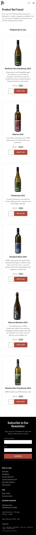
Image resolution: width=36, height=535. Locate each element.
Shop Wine (5, 471)
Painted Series (6, 484)
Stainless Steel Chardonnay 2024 (18, 388)
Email (5, 446)
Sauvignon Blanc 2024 (18, 256)
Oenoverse (30, 527)
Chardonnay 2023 (18, 195)
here (3, 18)
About (4, 528)
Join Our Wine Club (8, 476)
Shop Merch (5, 474)
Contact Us (5, 524)
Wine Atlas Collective (8, 482)
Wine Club (23, 527)
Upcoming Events (7, 496)
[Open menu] (33, 3)
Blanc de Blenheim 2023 (18, 322)
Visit (4, 527)
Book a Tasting (6, 493)
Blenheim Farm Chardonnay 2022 (18, 68)
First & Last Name (9, 438)
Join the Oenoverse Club (9, 479)
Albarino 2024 (18, 134)
